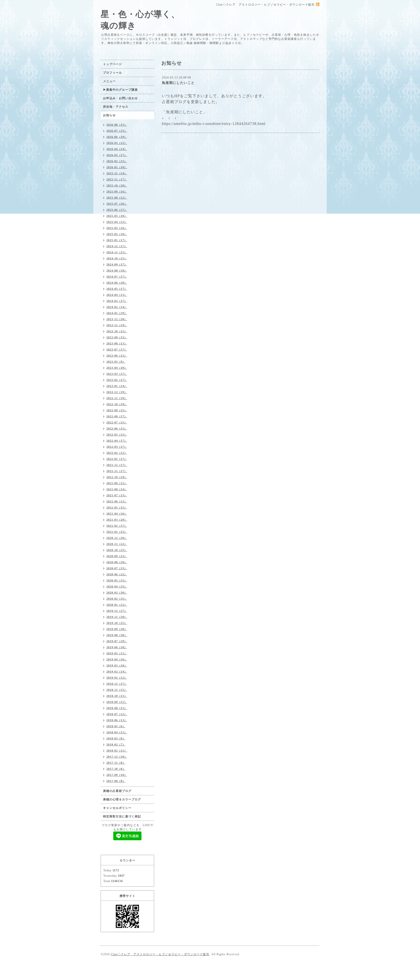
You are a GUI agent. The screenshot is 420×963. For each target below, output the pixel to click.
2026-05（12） (116, 142)
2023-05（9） (115, 361)
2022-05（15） (116, 434)
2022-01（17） (116, 458)
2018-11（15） (116, 689)
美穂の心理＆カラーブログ (122, 799)
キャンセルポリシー (117, 808)
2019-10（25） (116, 623)
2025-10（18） (116, 185)
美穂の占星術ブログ (117, 791)
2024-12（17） (116, 246)
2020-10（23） (116, 550)
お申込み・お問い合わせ (120, 98)
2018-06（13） (116, 720)
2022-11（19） (116, 398)
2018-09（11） (116, 701)
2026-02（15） (116, 161)
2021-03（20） (116, 519)
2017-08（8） (115, 780)
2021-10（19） (116, 477)
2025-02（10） (116, 234)
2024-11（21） (116, 252)
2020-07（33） (116, 568)
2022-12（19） (116, 392)
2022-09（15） (116, 410)
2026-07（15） (116, 130)
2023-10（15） (116, 331)
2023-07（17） (116, 349)
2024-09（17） (116, 264)
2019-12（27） (116, 610)
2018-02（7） (115, 744)
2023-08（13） (116, 343)
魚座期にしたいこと (178, 83)
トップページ (112, 64)
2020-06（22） (116, 574)
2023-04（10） (116, 367)
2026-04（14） (116, 149)
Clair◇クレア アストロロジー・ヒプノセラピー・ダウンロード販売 (160, 954)
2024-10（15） (116, 258)
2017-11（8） (115, 762)
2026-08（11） (116, 124)
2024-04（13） (116, 294)
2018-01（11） (116, 750)
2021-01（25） (116, 531)
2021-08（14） (116, 489)
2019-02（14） (116, 671)
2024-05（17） (116, 288)
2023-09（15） (116, 337)
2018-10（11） (116, 695)
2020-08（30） (116, 562)
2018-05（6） (115, 726)
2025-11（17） (116, 179)
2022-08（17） (116, 416)
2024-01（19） (116, 313)
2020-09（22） (116, 556)
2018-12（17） (116, 683)
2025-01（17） (116, 240)
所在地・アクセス (115, 106)
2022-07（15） (116, 422)
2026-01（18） (116, 167)
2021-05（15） (116, 507)
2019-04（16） (116, 659)
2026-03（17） (116, 155)
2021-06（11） (116, 501)
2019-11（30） (116, 616)
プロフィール (112, 72)
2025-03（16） (116, 228)
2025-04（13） (116, 221)
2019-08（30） (116, 635)
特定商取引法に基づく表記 (122, 816)
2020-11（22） (116, 544)
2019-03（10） (116, 665)
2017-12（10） (116, 756)
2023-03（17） (116, 373)
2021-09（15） (116, 483)
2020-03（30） (116, 592)
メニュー (109, 81)
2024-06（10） (116, 282)
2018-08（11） (116, 708)
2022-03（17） (116, 446)
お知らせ (109, 115)
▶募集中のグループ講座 (120, 89)
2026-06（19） (116, 136)
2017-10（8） (115, 768)
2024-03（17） (116, 300)
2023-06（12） (116, 355)
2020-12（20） (116, 537)
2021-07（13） (116, 495)
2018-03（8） (115, 738)
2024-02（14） (116, 307)
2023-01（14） (116, 386)
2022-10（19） (116, 404)
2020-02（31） (116, 598)
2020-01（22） (116, 604)
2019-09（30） (116, 629)
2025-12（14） (116, 173)
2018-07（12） (116, 714)
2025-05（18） (116, 215)
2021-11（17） (116, 471)
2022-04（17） (116, 440)
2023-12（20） (116, 319)
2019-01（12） (116, 677)
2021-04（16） (116, 513)
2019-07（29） (116, 641)
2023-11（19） (116, 325)
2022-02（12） (116, 452)
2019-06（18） (116, 647)
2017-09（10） (116, 774)
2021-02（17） (116, 525)
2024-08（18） (116, 270)
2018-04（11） (116, 732)
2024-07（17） (116, 276)
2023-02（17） (116, 379)
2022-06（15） (116, 428)
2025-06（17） (116, 209)
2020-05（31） (116, 580)
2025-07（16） (116, 203)
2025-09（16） (116, 191)
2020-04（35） (116, 586)
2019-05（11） (116, 653)
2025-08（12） (116, 197)
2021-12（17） (116, 465)
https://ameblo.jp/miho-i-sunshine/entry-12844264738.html (213, 124)
